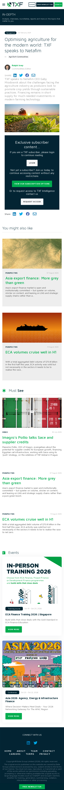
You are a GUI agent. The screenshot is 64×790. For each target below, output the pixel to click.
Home (8, 751)
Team (34, 751)
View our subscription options (32, 184)
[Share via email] (33, 75)
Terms (30, 754)
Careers (15, 754)
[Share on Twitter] (21, 75)
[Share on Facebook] (27, 75)
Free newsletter (32, 787)
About (21, 751)
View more (13, 629)
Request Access (32, 202)
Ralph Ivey (17, 65)
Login (32, 163)
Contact (49, 751)
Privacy (44, 754)
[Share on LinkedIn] (15, 75)
